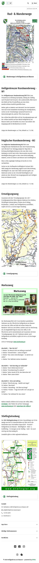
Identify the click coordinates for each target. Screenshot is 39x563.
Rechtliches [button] (4, 538)
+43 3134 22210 (6, 513)
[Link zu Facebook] (19, 546)
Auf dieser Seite (31, 8)
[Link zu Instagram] (24, 546)
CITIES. (34, 560)
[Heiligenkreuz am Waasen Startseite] (3, 3)
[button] (19, 44)
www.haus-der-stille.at (24, 406)
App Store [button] (4, 524)
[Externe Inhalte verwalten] (22, 555)
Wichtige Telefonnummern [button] (9, 531)
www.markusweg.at (19, 342)
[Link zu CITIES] (15, 546)
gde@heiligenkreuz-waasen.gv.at (11, 510)
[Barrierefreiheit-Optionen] (17, 555)
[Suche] (28, 3)
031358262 (4, 404)
